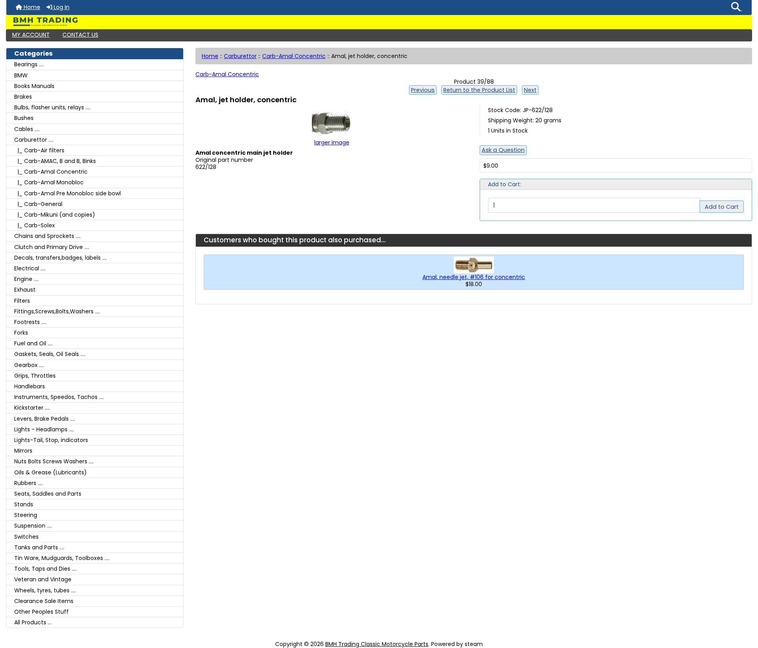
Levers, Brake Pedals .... (44, 419)
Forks (21, 333)
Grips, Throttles (35, 376)
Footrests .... (30, 322)
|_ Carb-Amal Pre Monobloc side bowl (67, 193)
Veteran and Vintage (42, 579)
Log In (60, 7)
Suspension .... (33, 526)
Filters (22, 301)
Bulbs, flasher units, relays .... (52, 107)
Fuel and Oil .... (33, 343)
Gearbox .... (29, 365)
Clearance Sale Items (43, 601)
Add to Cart (722, 207)
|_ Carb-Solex (34, 225)
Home (31, 7)
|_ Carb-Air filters (39, 150)
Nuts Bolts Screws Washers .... (54, 461)
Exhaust (25, 290)
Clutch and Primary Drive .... (51, 247)
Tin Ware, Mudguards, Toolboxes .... (61, 558)
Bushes (24, 118)
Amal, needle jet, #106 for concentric (473, 277)
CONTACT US (80, 35)
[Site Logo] (379, 22)
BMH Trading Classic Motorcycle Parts (376, 644)
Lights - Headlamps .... (44, 429)
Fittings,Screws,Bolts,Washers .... (57, 311)
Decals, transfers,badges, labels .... (60, 258)
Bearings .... (29, 64)
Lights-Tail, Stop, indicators (51, 440)
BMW (21, 75)
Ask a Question (503, 150)
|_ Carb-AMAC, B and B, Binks (55, 161)
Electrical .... (29, 268)
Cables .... (26, 129)
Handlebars (29, 386)
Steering (25, 515)
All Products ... (32, 622)
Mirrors (23, 451)
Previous (423, 90)
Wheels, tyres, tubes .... (45, 590)
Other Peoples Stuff (41, 612)
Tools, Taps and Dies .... (45, 569)
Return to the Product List (479, 90)
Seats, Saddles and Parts (47, 494)
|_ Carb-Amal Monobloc (49, 182)
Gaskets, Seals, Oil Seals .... (49, 354)
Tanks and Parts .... (39, 547)
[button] (736, 7)
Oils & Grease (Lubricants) (50, 472)
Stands (23, 504)
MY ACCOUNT (31, 35)
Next (530, 90)
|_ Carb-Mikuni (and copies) (54, 215)
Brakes (23, 97)
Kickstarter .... (32, 408)
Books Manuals (34, 86)
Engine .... (26, 279)
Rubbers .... (28, 483)
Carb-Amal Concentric (294, 56)
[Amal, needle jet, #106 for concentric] (474, 264)
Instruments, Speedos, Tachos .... (59, 397)
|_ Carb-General (38, 204)
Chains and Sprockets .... (47, 236)
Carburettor (240, 56)
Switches (26, 537)
